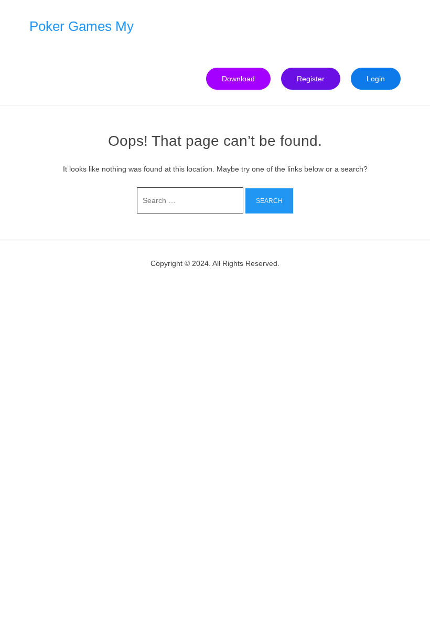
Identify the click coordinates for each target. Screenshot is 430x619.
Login (376, 78)
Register (311, 78)
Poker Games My (81, 26)
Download (238, 78)
